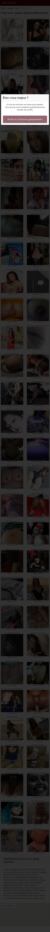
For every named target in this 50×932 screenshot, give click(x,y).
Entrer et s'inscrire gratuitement (25, 119)
